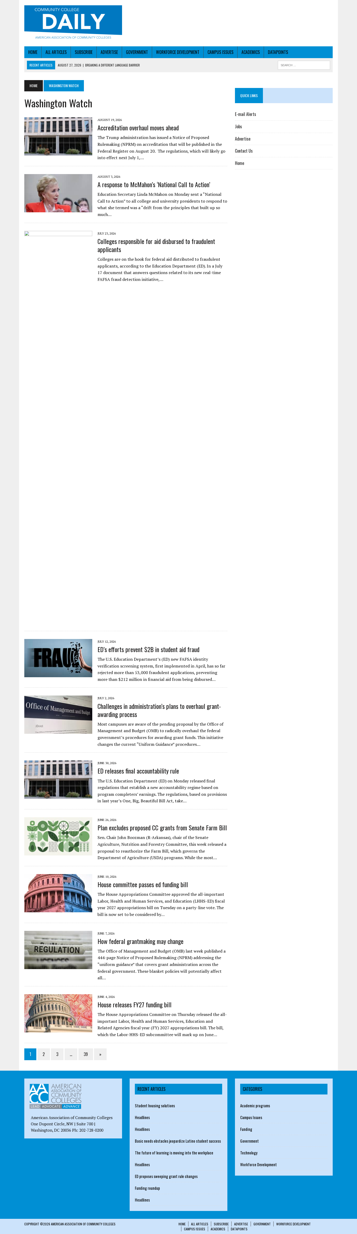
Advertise (109, 52)
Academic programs (255, 1105)
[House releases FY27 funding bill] (58, 1029)
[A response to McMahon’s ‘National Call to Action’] (58, 209)
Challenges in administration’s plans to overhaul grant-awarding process (159, 710)
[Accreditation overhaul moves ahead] (58, 152)
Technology (248, 1152)
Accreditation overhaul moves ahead (138, 127)
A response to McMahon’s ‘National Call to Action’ (153, 184)
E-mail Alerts (245, 114)
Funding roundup (147, 1188)
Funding (246, 1129)
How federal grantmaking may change (140, 941)
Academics (250, 52)
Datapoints (278, 52)
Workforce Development (177, 52)
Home (32, 52)
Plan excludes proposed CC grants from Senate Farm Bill (162, 827)
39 (86, 1054)
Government (137, 52)
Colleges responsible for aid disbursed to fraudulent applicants (156, 245)
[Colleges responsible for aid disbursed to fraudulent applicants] (58, 620)
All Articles (56, 52)
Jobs (238, 126)
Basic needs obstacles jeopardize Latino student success (178, 1141)
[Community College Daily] (73, 23)
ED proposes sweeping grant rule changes (166, 1176)
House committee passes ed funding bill (142, 884)
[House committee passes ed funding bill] (58, 908)
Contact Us (244, 151)
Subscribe (84, 52)
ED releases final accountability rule (138, 770)
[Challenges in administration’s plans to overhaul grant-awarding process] (58, 730)
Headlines (142, 1117)
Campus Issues (220, 52)
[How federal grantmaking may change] (58, 965)
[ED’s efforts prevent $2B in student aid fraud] (58, 673)
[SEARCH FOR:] (304, 64)
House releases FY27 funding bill (134, 1004)
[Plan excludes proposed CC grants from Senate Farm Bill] (58, 852)
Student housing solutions (155, 1105)
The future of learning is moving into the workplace (174, 1152)
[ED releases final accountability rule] (58, 795)
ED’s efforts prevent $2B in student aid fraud (148, 649)
